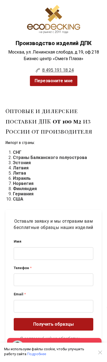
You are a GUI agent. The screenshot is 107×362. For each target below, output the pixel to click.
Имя (17, 241)
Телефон (23, 268)
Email (20, 294)
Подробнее (36, 354)
